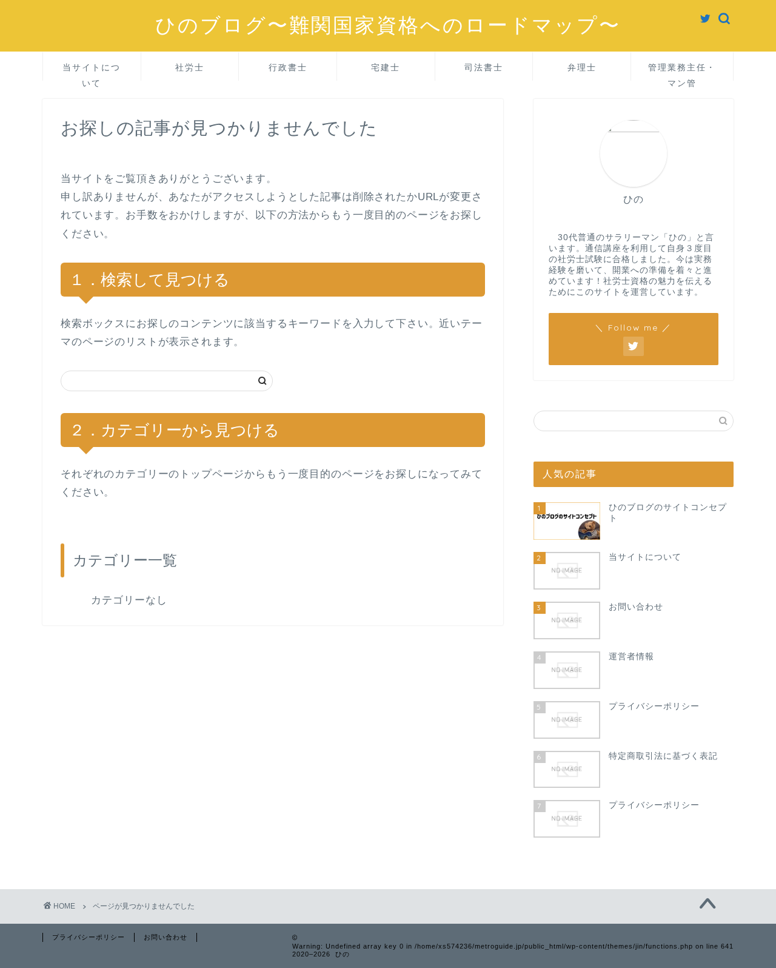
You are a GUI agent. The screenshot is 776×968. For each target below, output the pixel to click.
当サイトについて (91, 71)
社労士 (189, 67)
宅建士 (385, 67)
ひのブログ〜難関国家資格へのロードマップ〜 (388, 24)
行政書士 (288, 67)
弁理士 (582, 67)
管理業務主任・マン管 (682, 71)
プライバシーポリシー (88, 937)
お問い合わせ (165, 937)
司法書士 (483, 67)
